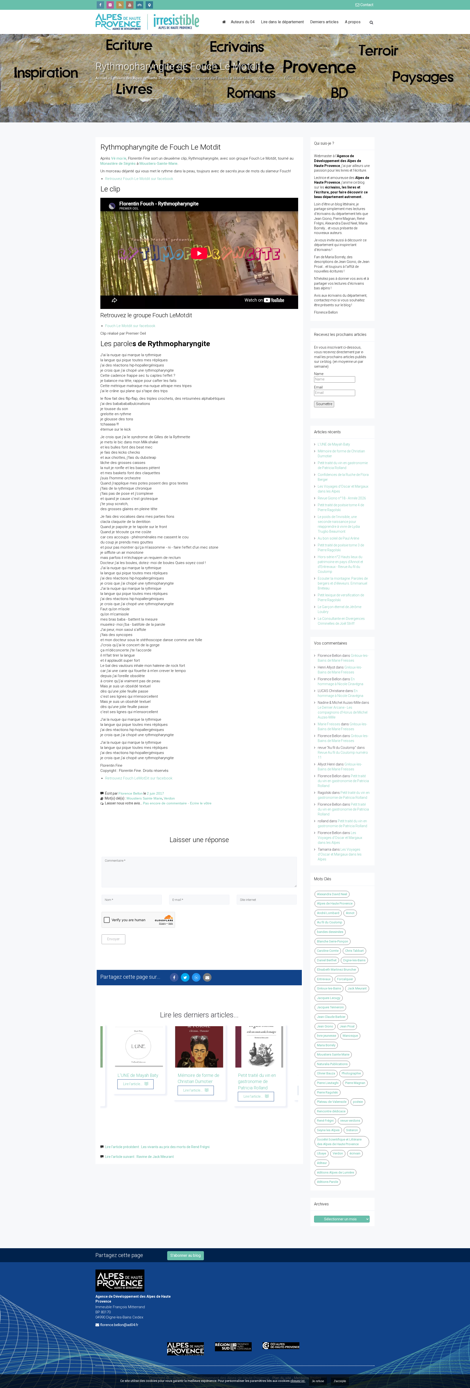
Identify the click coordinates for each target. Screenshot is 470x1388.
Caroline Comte (328, 951)
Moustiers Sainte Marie (144, 798)
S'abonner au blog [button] (185, 1255)
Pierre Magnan (355, 1083)
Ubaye (321, 1153)
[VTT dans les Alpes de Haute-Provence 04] (139, 5)
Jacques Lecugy (328, 998)
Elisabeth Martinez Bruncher (336, 969)
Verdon (169, 798)
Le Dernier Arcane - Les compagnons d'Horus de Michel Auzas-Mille (342, 712)
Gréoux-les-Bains (329, 988)
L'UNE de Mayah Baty (138, 1075)
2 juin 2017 (155, 793)
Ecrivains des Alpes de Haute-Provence (142, 78)
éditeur (322, 1163)
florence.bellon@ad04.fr (119, 1325)
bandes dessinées (330, 932)
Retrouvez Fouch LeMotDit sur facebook (138, 778)
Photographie (351, 1073)
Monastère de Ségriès (118, 163)
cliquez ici (297, 1381)
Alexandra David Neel (332, 894)
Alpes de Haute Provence (334, 903)
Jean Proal (347, 1026)
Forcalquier (345, 979)
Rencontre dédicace (331, 1111)
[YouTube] (129, 5)
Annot (350, 913)
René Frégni (325, 1120)
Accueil (101, 78)
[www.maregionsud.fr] (235, 1346)
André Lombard (328, 913)
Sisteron (352, 1130)
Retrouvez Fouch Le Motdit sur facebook (139, 178)
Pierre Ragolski (327, 1092)
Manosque (350, 1035)
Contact (366, 4)
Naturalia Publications (332, 1064)
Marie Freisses (329, 724)
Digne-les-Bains (354, 960)
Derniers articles (324, 22)
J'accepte (340, 1381)
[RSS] (120, 5)
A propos (353, 22)
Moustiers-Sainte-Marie (158, 163)
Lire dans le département (282, 22)
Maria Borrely (326, 1045)
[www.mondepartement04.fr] (187, 1348)
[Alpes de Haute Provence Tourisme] (149, 5)
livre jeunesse (326, 1035)
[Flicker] (110, 5)
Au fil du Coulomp (329, 922)
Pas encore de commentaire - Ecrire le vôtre (177, 803)
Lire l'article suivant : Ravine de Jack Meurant (139, 1157)
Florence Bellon (130, 793)
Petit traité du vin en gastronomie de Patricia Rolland (257, 1081)
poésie (358, 1102)
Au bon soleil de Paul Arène (338, 538)
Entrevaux (323, 979)
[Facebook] (100, 5)
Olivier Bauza (326, 1073)
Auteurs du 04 (243, 22)
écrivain (355, 1153)
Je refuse (318, 1381)
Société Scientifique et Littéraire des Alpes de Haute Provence (339, 1142)
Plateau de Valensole (331, 1102)
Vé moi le (118, 158)
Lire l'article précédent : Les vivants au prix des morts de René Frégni (157, 1147)
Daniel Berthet (327, 960)
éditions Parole (327, 1182)
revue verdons (350, 1120)
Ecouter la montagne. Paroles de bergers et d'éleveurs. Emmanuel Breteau (343, 583)
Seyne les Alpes (328, 1130)
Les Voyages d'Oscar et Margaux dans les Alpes (340, 838)
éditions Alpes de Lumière (335, 1172)
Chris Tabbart (354, 951)
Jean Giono (325, 1026)
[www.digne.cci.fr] (283, 1345)
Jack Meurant (357, 988)
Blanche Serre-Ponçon (332, 941)
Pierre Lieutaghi (328, 1083)
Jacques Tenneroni (330, 1007)
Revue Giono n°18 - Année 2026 (342, 498)
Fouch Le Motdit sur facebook (130, 326)
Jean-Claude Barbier (331, 1017)
